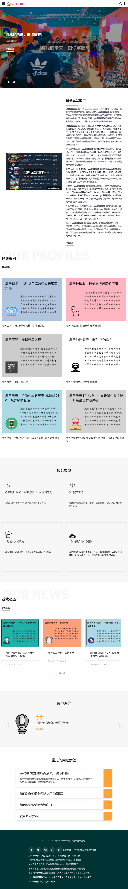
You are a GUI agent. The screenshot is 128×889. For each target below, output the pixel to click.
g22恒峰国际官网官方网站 (84, 850)
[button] (9, 82)
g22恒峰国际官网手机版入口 (41, 855)
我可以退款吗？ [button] (30, 816)
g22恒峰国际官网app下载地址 (68, 860)
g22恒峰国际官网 (77, 840)
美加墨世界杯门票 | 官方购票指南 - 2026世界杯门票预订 (53, 864)
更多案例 (6, 267)
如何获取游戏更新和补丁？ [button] (38, 805)
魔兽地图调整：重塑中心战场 (81, 381)
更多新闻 (6, 607)
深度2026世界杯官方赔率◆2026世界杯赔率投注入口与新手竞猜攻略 (59, 873)
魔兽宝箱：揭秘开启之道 (15, 381)
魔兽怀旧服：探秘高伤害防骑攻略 (84, 325)
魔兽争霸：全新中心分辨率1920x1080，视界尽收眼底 (30, 437)
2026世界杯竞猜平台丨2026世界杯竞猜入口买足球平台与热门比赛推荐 (60, 877)
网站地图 (67, 850)
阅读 (32, 299)
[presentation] (8, 725)
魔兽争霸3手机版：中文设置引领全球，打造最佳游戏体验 (95, 439)
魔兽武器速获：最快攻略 (61, 652)
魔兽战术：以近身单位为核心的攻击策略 (23, 325)
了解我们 (70, 242)
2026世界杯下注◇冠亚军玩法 (41, 881)
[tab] (64, 773)
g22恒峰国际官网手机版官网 (67, 855)
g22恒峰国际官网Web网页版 (41, 860)
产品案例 (10, 48)
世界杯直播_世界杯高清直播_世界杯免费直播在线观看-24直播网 (56, 868)
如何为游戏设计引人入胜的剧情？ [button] (42, 793)
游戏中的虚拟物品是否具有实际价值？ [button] (45, 773)
